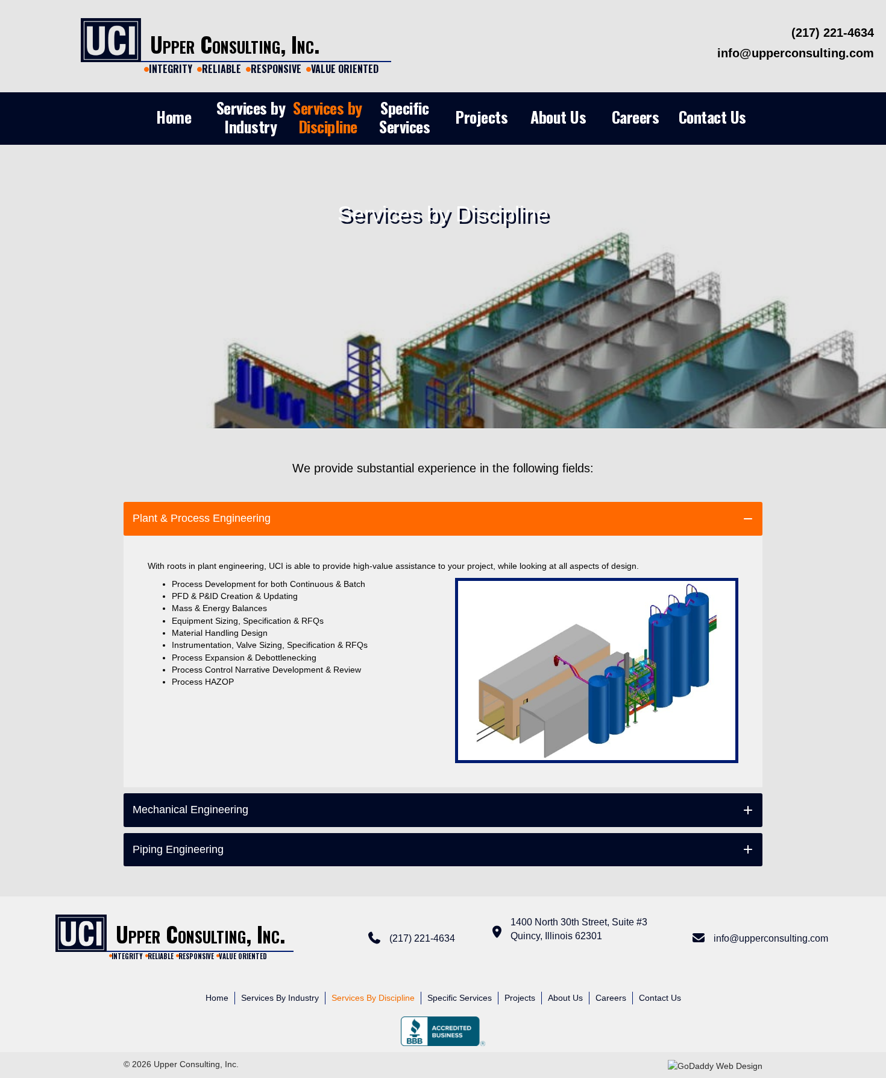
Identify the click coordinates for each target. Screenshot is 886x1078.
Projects (519, 998)
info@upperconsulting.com (771, 938)
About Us (565, 998)
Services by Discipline (373, 998)
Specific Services (459, 998)
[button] (443, 518)
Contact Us (660, 998)
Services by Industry (280, 998)
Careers (610, 998)
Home (217, 998)
